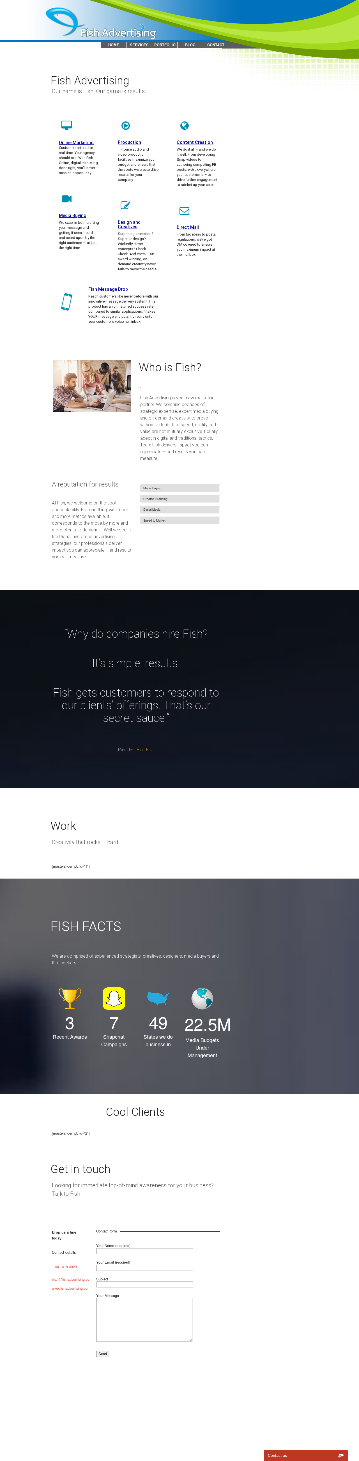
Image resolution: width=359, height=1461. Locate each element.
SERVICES (139, 44)
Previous (44, 386)
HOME (113, 44)
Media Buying (72, 215)
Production (129, 142)
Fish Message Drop (108, 289)
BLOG (190, 44)
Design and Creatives (129, 224)
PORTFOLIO (165, 44)
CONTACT (215, 44)
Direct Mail (188, 227)
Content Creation (195, 142)
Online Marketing (76, 142)
